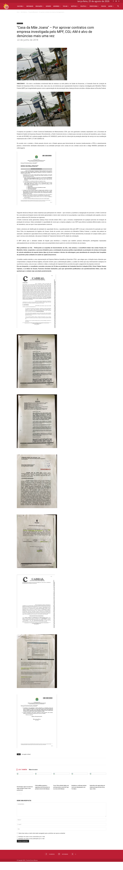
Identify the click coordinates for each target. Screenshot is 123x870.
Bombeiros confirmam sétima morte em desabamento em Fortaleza (79, 787)
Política (83, 6)
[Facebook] (113, 1)
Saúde (110, 6)
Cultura (20, 6)
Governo (56, 6)
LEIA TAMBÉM (22, 769)
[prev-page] (18, 793)
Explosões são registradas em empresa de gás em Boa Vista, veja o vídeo (97, 787)
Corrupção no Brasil (26, 754)
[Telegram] (51, 43)
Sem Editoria (24, 12)
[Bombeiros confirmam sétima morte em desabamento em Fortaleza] (80, 778)
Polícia (103, 6)
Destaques (29, 6)
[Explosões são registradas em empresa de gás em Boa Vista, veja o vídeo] (98, 778)
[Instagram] (116, 1)
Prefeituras (93, 6)
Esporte (48, 6)
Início (18, 12)
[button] (118, 6)
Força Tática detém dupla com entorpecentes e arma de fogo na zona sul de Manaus (61, 787)
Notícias (74, 6)
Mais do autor (33, 769)
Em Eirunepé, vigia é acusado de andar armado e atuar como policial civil (25, 788)
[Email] (47, 43)
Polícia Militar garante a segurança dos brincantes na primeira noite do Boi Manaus (42, 787)
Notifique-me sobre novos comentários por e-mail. (31, 836)
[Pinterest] (39, 43)
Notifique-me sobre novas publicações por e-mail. (31, 838)
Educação (39, 6)
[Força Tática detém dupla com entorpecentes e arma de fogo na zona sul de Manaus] (61, 778)
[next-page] (20, 793)
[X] (119, 1)
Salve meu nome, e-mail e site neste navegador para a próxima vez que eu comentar (42, 833)
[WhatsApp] (43, 43)
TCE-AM (65, 6)
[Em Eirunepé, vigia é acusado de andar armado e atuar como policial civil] (25, 779)
